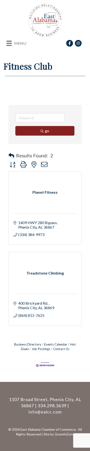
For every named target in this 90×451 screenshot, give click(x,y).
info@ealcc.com (45, 411)
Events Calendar (55, 344)
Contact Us (61, 349)
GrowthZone (64, 434)
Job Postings (41, 349)
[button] (11, 155)
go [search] (47, 130)
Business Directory (27, 344)
